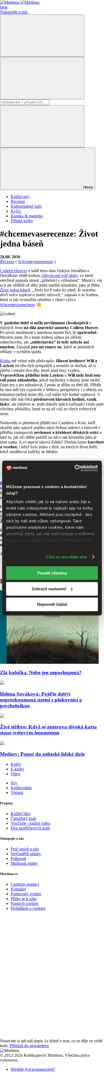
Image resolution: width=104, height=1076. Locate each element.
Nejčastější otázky (26, 853)
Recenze (18, 201)
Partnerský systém (26, 894)
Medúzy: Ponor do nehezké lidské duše (42, 754)
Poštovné (18, 858)
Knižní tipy (20, 196)
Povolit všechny (52, 573)
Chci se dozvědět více (66, 557)
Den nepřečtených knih (30, 828)
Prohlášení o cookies (28, 908)
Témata (17, 792)
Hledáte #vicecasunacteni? (33, 1069)
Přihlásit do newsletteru (29, 1045)
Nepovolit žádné (52, 604)
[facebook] (40, 953)
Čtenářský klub (23, 818)
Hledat (87, 187)
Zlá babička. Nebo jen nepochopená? (41, 672)
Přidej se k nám (24, 898)
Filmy (16, 774)
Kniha (5, 360)
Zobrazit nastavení (49, 589)
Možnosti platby (24, 863)
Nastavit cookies (24, 903)
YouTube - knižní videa (30, 823)
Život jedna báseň (15, 290)
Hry (14, 783)
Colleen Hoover (13, 270)
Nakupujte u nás (13, 12)
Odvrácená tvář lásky (59, 275)
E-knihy (17, 769)
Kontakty (18, 889)
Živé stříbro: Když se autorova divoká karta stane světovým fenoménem (48, 729)
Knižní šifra (20, 813)
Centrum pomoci (25, 884)
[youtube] (40, 995)
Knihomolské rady (26, 206)
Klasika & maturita (26, 216)
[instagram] (40, 1036)
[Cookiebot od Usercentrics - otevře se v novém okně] (75, 468)
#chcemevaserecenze (17, 304)
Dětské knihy (22, 220)
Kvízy (16, 211)
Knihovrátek (21, 787)
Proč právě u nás (25, 849)
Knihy (16, 764)
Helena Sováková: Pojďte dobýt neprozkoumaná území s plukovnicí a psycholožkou (41, 699)
